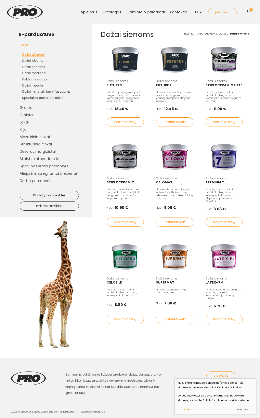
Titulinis (188, 33)
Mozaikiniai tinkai (35, 136)
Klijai (23, 129)
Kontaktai (178, 12)
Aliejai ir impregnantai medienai (48, 173)
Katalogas (112, 12)
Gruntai (26, 107)
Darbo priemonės (35, 180)
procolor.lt (222, 12)
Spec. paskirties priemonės (44, 166)
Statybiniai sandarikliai (40, 158)
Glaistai (27, 114)
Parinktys (242, 409)
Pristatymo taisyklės (49, 195)
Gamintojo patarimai (146, 12)
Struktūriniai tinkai (36, 144)
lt (197, 12)
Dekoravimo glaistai (38, 151)
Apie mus (89, 12)
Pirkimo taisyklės (49, 206)
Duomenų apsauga (92, 411)
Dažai (24, 45)
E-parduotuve (206, 33)
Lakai (24, 122)
